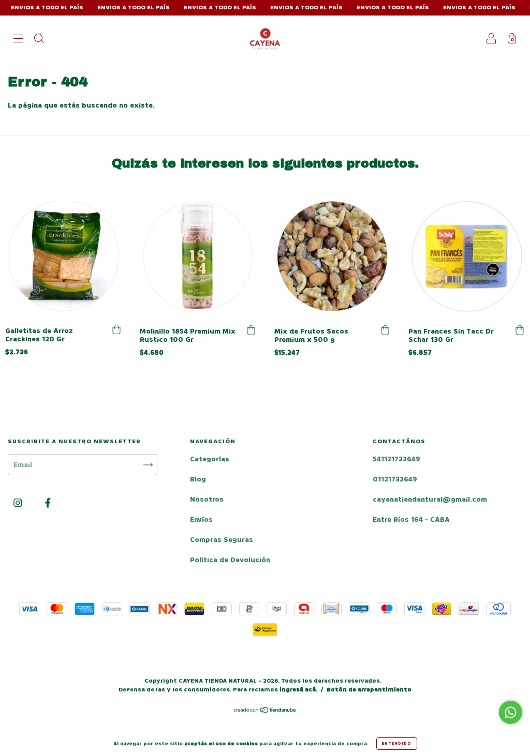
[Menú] (18, 39)
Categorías (209, 459)
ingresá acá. (298, 689)
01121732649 (395, 479)
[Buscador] (39, 39)
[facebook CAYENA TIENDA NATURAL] (48, 503)
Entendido (396, 743)
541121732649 (396, 459)
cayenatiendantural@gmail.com (430, 499)
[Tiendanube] (265, 711)
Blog (198, 479)
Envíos (201, 519)
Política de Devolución (230, 560)
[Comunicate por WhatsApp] (510, 712)
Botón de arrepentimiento (369, 689)
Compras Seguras (221, 540)
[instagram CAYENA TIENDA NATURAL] (19, 503)
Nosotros (207, 499)
